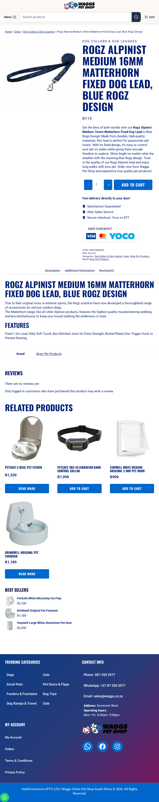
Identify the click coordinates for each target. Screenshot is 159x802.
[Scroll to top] (152, 796)
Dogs (17, 31)
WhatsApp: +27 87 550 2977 (104, 686)
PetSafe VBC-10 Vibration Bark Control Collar (79, 469)
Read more (27, 488)
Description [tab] (52, 270)
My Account (13, 737)
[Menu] (10, 17)
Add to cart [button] (79, 488)
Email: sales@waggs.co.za (103, 696)
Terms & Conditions (19, 761)
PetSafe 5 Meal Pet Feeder (23, 467)
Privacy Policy (15, 772)
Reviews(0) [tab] (106, 270)
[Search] (136, 17)
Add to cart (133, 185)
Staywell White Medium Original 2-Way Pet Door (127, 469)
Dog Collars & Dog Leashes (39, 31)
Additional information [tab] (80, 270)
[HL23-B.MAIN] (41, 72)
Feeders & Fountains (22, 694)
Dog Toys (50, 694)
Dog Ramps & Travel (22, 703)
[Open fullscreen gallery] (72, 103)
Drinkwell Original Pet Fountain (22, 554)
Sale (46, 703)
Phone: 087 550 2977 (99, 675)
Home (8, 31)
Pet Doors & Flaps (56, 684)
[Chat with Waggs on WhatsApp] (4, 797)
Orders (9, 749)
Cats (46, 675)
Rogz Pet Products (139, 256)
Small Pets (15, 684)
